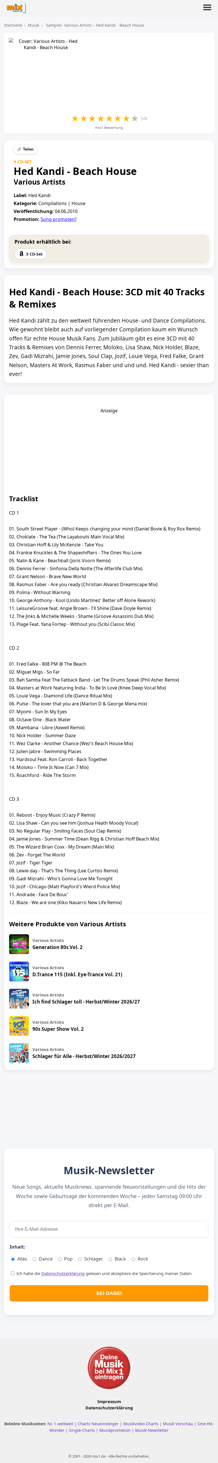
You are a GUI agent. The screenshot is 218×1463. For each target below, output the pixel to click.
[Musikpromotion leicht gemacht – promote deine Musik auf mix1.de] (109, 1367)
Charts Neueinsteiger (99, 1423)
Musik (33, 25)
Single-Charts (82, 1430)
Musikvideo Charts (141, 1423)
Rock (143, 1259)
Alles (22, 1259)
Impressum (109, 1401)
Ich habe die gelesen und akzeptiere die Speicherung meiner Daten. (103, 1273)
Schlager (93, 1259)
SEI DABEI (109, 1293)
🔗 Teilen (25, 149)
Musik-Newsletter (152, 1430)
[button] (207, 11)
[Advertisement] (109, 449)
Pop (68, 1259)
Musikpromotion (115, 1430)
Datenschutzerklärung (63, 1273)
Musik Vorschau (178, 1423)
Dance (46, 1259)
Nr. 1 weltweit (60, 1423)
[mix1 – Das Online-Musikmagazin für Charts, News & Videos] (17, 6)
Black (120, 1259)
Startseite (13, 25)
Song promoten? (59, 219)
